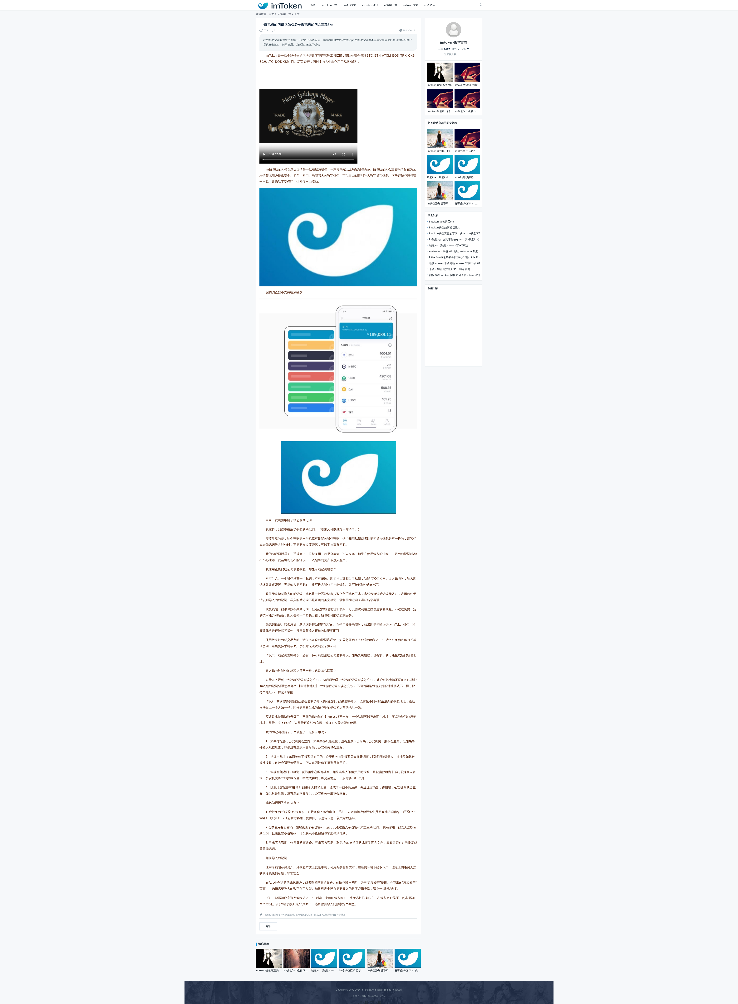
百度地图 (375, 1002)
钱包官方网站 (455, 305)
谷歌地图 (362, 1002)
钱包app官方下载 (438, 338)
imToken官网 (411, 5)
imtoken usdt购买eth (441, 221)
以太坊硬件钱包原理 (464, 327)
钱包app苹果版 (437, 349)
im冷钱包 (429, 5)
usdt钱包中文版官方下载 (455, 344)
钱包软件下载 (436, 316)
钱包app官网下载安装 (441, 311)
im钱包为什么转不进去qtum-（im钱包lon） (455, 239)
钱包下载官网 (455, 294)
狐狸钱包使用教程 (438, 361)
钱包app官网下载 (461, 338)
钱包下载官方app (457, 316)
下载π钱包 (434, 299)
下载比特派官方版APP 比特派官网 (449, 269)
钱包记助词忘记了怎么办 (308, 914)
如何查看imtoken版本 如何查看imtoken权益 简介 (458, 275)
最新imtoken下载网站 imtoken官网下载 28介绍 (457, 263)
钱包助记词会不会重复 (333, 914)
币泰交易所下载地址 (452, 322)
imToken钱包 (370, 5)
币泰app (433, 344)
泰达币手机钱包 (437, 333)
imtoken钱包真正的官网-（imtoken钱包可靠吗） (458, 233)
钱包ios (432, 322)
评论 (268, 926)
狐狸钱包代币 (458, 333)
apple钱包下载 (465, 311)
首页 (313, 5)
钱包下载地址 (436, 305)
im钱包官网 (350, 5)
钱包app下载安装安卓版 (457, 299)
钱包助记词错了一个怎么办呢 (280, 914)
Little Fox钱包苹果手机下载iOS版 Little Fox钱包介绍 (460, 257)
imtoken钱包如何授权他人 (444, 227)
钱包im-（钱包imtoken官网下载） (449, 245)
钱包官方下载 (436, 294)
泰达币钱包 (455, 349)
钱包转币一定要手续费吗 (461, 355)
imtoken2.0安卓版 (438, 327)
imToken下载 (329, 5)
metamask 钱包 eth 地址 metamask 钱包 (453, 251)
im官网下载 (390, 5)
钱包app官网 (435, 355)
